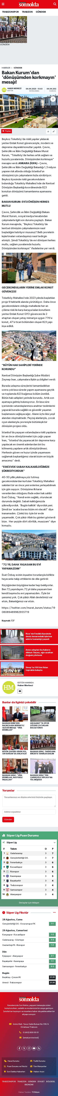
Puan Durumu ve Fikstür (17, 1066)
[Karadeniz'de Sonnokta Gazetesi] (29, 4)
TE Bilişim (36, 1092)
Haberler (6, 68)
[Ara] (54, 4)
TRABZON (27, 12)
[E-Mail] (20, 691)
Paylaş (8, 131)
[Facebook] (19, 1048)
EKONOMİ (29, 1085)
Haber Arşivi (39, 1072)
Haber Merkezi (25, 685)
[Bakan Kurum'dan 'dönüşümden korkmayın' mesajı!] (29, 111)
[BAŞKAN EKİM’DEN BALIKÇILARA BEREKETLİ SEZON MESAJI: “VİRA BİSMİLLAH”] (15, 714)
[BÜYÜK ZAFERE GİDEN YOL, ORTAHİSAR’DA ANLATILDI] (15, 742)
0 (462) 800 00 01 (31, 1032)
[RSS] (39, 1048)
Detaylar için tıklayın (29, 903)
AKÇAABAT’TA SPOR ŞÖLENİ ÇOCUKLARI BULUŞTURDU (39, 725)
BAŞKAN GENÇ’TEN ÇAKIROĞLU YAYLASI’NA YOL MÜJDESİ (41, 777)
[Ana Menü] (3, 4)
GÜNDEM (41, 12)
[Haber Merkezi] (8, 687)
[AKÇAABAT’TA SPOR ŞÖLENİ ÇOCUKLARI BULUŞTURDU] (43, 714)
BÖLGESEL (50, 1082)
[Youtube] (34, 1048)
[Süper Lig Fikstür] (54, 913)
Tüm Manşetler (40, 1066)
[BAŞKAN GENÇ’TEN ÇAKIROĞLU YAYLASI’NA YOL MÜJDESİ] (43, 766)
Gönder (8, 819)
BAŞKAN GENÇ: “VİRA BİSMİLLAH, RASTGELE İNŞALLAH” (12, 777)
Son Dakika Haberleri (16, 1072)
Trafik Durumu (39, 1061)
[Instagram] (29, 1048)
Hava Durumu (13, 1061)
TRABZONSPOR (10, 12)
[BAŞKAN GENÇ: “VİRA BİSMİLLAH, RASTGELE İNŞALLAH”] (15, 766)
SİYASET (41, 1082)
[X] (24, 1048)
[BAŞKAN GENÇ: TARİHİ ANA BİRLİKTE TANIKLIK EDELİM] (43, 742)
